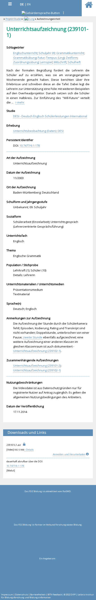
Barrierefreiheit (38, 594)
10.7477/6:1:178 (29, 145)
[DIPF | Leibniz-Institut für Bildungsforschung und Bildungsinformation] (47, 575)
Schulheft (74, 62)
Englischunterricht (25, 53)
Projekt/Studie (13, 18)
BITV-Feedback (55, 594)
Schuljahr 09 (47, 53)
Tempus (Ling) (55, 58)
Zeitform (71, 58)
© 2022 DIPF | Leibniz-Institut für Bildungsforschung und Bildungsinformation (47, 596)
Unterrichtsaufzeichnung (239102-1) (37, 351)
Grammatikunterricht (70, 53)
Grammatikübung (24, 58)
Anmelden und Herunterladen (69, 454)
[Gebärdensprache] (41, 13)
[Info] (88, 454)
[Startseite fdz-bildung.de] (89, 7)
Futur (41, 58)
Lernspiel (46, 62)
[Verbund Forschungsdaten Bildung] (47, 541)
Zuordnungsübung (26, 62)
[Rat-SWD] (47, 508)
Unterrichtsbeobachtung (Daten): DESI (38, 131)
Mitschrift (60, 62)
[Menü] (10, 4)
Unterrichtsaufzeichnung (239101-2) (37, 366)
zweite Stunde (32, 337)
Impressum (7, 594)
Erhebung (28, 18)
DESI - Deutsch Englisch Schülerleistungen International (50, 116)
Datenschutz (21, 594)
